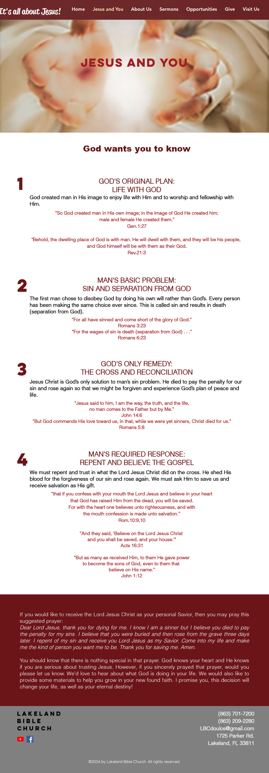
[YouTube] (20, 739)
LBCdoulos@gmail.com (227, 728)
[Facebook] (30, 739)
